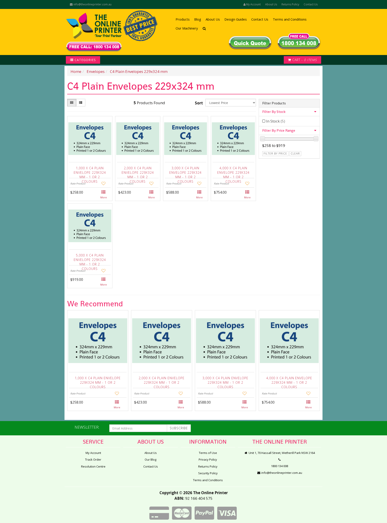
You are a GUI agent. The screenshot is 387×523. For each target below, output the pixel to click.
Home (76, 71)
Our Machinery (187, 28)
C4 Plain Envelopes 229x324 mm (139, 71)
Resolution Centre (93, 466)
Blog (197, 19)
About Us (271, 4)
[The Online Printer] (93, 32)
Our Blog (150, 459)
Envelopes (96, 71)
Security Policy (208, 473)
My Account (93, 453)
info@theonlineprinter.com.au (92, 4)
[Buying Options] (103, 195)
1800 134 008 (279, 466)
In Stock (275, 121)
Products (183, 19)
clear (295, 153)
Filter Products (274, 103)
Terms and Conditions (290, 19)
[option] (98, 361)
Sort (199, 103)
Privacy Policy (208, 459)
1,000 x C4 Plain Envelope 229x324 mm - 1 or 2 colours (90, 171)
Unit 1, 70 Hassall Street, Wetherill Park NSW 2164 (281, 453)
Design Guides (235, 19)
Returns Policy (290, 4)
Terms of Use (208, 453)
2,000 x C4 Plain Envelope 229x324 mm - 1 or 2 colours (138, 171)
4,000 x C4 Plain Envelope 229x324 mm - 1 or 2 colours (233, 171)
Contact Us (311, 4)
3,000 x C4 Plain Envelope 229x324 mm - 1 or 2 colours (185, 171)
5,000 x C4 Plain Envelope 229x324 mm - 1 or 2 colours (90, 258)
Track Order (93, 459)
